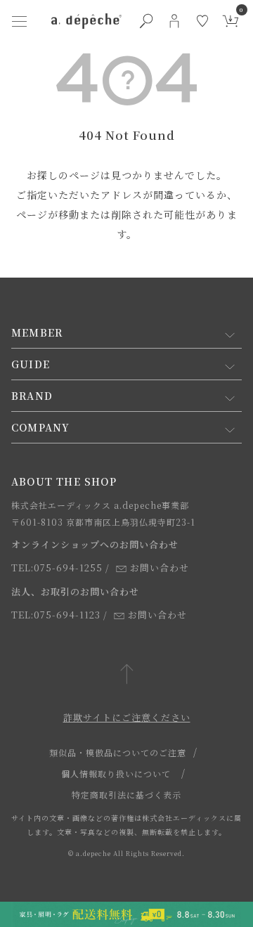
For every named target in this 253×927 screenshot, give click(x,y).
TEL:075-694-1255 (57, 567)
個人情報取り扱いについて (116, 773)
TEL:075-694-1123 (55, 614)
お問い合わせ (159, 567)
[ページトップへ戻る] (127, 675)
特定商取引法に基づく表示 (126, 794)
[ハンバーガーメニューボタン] (19, 21)
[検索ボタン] (146, 21)
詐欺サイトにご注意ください (126, 717)
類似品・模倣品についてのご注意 (117, 752)
